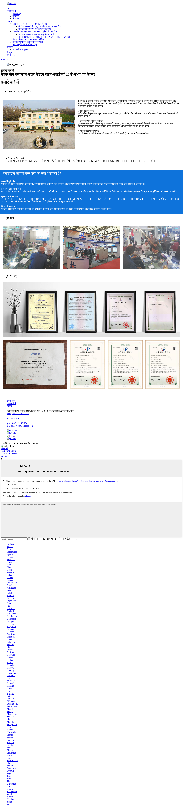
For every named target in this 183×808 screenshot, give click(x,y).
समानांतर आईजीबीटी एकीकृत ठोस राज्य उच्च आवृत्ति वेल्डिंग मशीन (44, 37)
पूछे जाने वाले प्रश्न (20, 49)
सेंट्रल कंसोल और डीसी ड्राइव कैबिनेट (29, 39)
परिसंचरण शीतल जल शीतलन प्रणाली (28, 42)
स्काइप (4, 456)
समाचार (10, 47)
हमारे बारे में (11, 11)
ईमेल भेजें (4, 448)
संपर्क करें (11, 55)
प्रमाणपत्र (17, 13)
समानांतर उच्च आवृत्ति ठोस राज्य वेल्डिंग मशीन (36, 34)
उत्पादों (9, 21)
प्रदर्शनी (16, 16)
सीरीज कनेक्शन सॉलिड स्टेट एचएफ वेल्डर (30, 24)
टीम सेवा (16, 18)
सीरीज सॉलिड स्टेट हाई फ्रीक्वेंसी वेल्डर (34, 29)
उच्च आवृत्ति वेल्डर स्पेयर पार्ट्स (25, 44)
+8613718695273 (9, 451)
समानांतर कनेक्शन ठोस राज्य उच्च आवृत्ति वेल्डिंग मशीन (35, 31)
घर (8, 8)
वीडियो (9, 52)
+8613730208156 (9, 453)
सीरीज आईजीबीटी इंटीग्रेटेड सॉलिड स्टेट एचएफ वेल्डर (40, 26)
